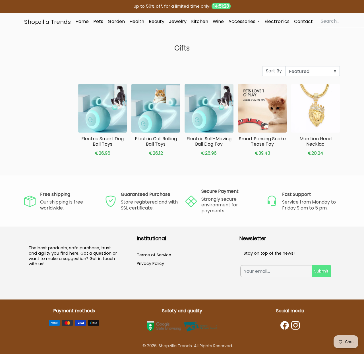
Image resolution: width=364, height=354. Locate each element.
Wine (218, 21)
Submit (321, 271)
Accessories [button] (242, 21)
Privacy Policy (150, 263)
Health (136, 21)
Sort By (274, 71)
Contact (303, 21)
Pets (98, 21)
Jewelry (178, 21)
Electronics (276, 21)
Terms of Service (154, 255)
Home (82, 21)
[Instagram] (295, 325)
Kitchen (199, 21)
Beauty (156, 21)
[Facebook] (284, 325)
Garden (116, 21)
